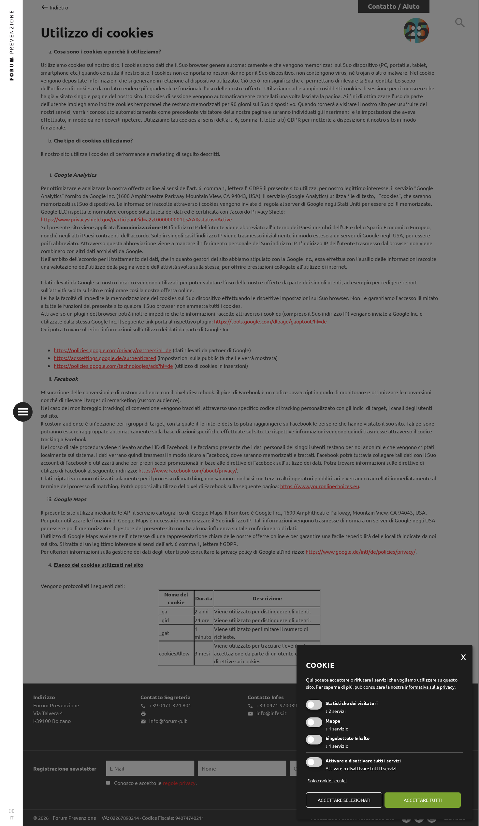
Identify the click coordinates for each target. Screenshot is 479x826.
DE (11, 811)
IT (11, 817)
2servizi (336, 711)
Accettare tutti (423, 800)
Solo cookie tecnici (327, 780)
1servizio (337, 728)
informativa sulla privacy (430, 687)
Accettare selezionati (344, 800)
